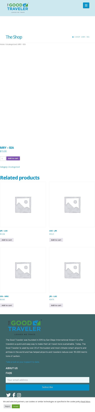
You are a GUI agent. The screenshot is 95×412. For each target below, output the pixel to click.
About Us (12, 368)
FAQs (9, 372)
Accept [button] (15, 406)
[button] (86, 5)
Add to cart (13, 158)
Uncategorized (11, 44)
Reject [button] (7, 406)
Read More (85, 401)
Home (2, 44)
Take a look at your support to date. (23, 361)
